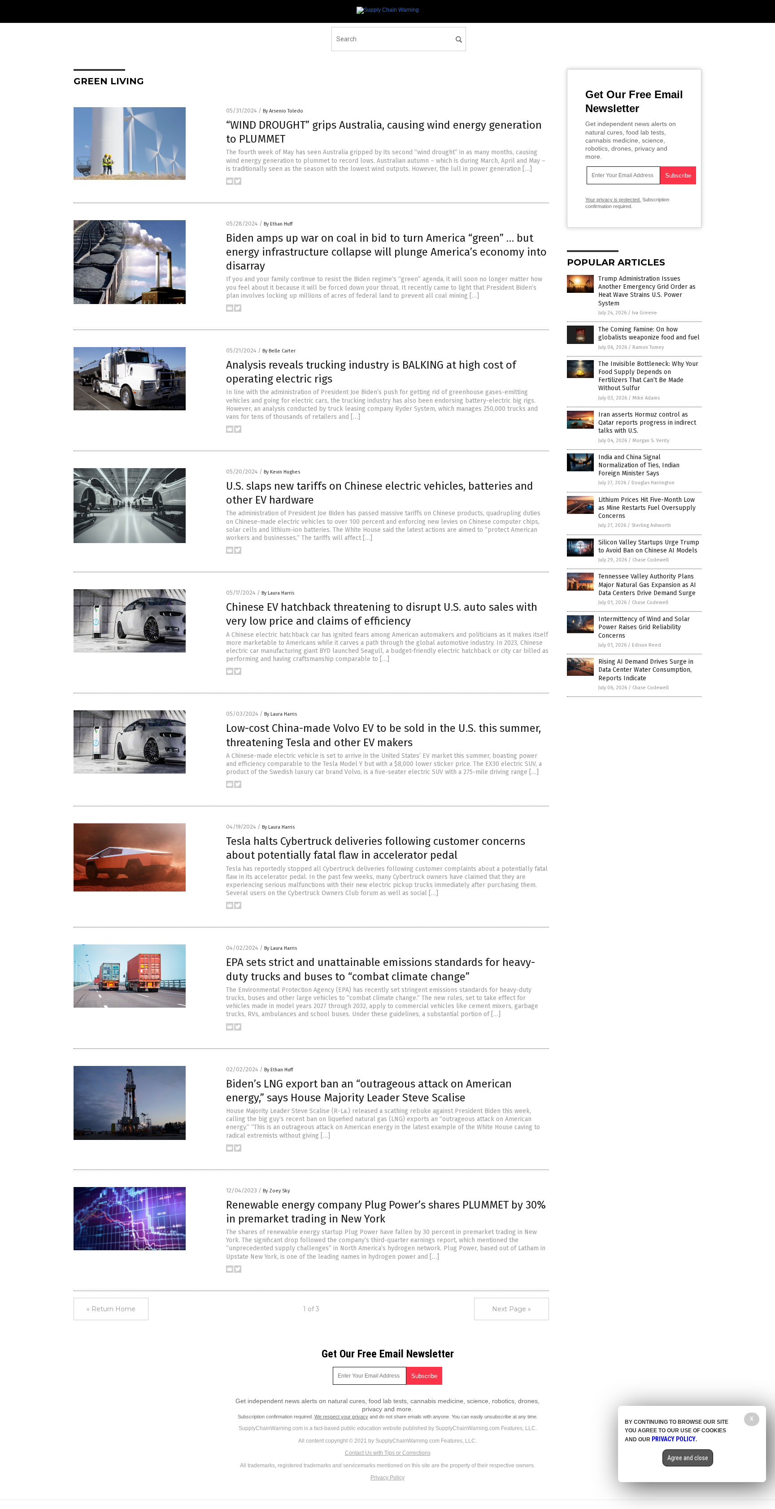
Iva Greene (644, 313)
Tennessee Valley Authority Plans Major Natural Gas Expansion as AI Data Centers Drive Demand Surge (647, 584)
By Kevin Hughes (282, 472)
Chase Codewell (650, 560)
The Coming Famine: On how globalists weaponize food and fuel (649, 333)
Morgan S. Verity (650, 441)
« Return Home (111, 1309)
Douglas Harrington (653, 483)
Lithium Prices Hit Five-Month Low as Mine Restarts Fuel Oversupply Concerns (647, 508)
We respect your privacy (341, 1416)
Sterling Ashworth (651, 525)
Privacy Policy (387, 1477)
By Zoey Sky (276, 1191)
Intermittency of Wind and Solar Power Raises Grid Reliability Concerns (644, 627)
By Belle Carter (279, 351)
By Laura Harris (277, 593)
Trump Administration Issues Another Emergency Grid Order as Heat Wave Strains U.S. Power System (647, 291)
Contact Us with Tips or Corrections (388, 1453)
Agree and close (687, 1457)
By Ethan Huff (278, 224)
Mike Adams (646, 398)
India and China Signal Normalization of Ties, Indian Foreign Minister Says (638, 465)
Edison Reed (646, 645)
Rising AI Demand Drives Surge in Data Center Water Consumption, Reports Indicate (645, 670)
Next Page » (511, 1309)
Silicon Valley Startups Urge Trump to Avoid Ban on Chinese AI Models (648, 546)
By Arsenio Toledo (283, 111)
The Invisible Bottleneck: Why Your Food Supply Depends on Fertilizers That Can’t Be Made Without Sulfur (648, 376)
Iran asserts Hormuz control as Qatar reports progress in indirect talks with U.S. (647, 423)
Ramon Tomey (648, 347)
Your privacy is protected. (613, 199)
